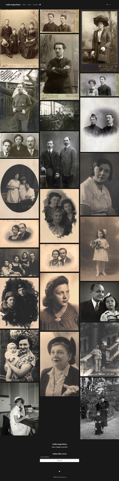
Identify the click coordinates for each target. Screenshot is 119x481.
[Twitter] (40, 4)
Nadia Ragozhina (13, 4)
